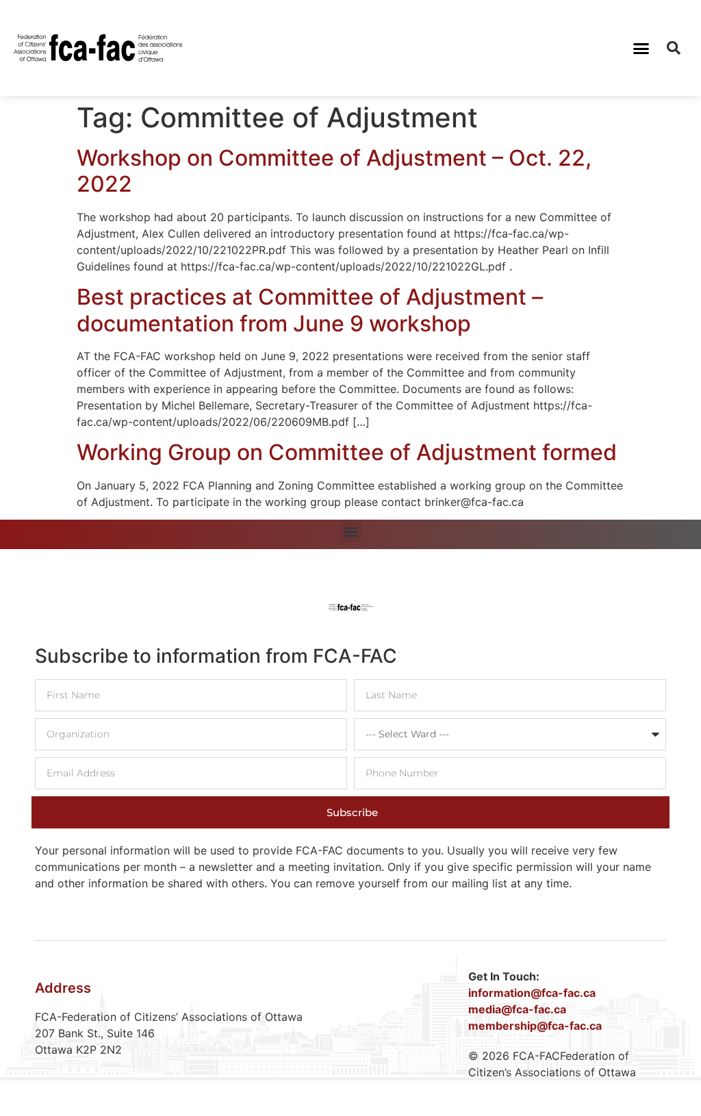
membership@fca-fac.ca (535, 1025)
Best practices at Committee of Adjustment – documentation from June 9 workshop (310, 309)
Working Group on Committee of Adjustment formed (347, 452)
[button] (641, 48)
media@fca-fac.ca (517, 1009)
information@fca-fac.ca (532, 993)
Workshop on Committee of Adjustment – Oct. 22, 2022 (334, 170)
